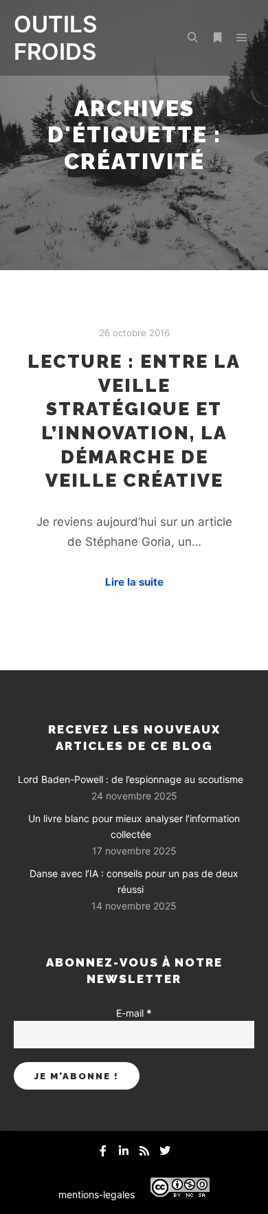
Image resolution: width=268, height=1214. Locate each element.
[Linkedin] (124, 1151)
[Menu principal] (242, 38)
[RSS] (144, 1151)
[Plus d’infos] (217, 38)
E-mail (134, 1013)
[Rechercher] (192, 38)
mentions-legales (96, 1194)
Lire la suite (134, 581)
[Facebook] (103, 1151)
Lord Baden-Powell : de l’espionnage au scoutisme (130, 779)
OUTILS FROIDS (55, 37)
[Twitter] (165, 1151)
